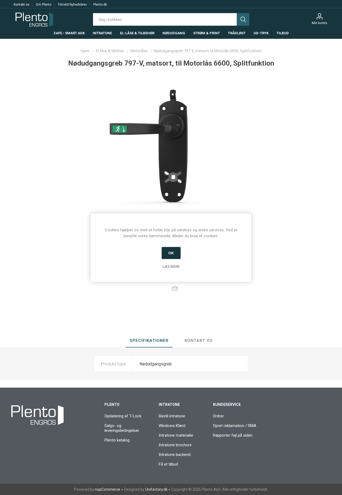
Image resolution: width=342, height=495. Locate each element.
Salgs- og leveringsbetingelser (121, 428)
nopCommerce (107, 489)
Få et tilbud (168, 464)
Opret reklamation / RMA (234, 425)
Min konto (319, 23)
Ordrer (218, 416)
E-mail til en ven (175, 288)
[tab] (149, 340)
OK (171, 253)
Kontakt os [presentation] (199, 340)
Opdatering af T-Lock (122, 416)
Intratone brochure (175, 445)
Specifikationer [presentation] (149, 340)
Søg (243, 19)
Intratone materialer (176, 435)
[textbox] (165, 19)
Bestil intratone (172, 416)
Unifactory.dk (156, 489)
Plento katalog (117, 440)
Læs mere (171, 266)
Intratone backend (175, 454)
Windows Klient (172, 425)
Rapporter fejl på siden (232, 435)
